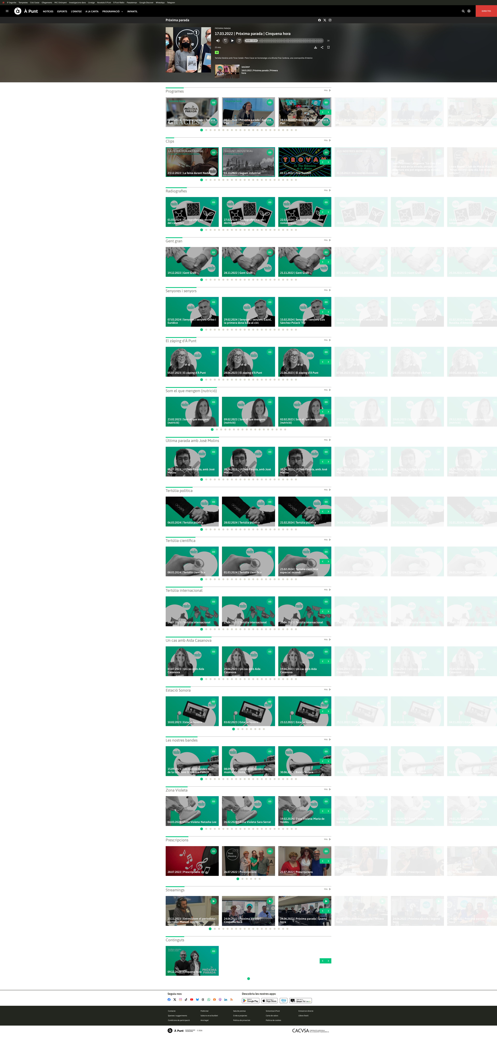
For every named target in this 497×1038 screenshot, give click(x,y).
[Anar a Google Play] (250, 1000)
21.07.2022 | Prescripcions (296, 872)
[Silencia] (218, 41)
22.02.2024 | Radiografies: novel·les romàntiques (301, 221)
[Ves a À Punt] (26, 11)
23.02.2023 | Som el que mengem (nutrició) (188, 421)
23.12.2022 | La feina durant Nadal (189, 173)
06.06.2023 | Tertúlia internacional (414, 622)
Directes (486, 11)
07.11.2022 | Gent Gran (351, 272)
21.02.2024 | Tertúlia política (298, 522)
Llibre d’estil (303, 1016)
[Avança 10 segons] (239, 41)
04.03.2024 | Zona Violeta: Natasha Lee (192, 822)
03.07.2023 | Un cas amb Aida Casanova (186, 670)
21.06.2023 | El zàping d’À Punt (299, 372)
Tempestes (23, 2)
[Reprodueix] (232, 41)
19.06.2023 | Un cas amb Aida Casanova (298, 670)
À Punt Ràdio (118, 2)
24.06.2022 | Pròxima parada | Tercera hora (360, 920)
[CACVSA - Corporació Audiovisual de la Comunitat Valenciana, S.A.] (310, 1030)
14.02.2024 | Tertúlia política (354, 522)
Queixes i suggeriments (177, 1016)
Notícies (48, 11)
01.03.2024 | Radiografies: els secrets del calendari (190, 221)
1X (328, 40)
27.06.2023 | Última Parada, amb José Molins (303, 471)
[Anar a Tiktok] (186, 999)
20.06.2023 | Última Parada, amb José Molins (360, 471)
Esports (62, 11)
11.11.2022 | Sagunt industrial (242, 173)
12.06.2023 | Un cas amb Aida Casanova (355, 670)
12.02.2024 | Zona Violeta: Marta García (357, 820)
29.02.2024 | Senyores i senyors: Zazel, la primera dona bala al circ (247, 321)
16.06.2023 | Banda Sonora (353, 772)
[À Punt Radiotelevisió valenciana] (181, 1030)
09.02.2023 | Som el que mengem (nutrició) (244, 421)
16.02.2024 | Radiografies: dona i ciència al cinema (413, 221)
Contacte (172, 1011)
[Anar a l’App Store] (269, 1000)
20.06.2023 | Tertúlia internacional (301, 622)
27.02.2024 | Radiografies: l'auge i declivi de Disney (244, 221)
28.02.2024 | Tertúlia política (242, 522)
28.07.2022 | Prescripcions (184, 872)
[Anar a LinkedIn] (226, 999)
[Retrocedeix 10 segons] (225, 41)
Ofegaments (47, 2)
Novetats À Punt (104, 2)
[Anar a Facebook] (169, 999)
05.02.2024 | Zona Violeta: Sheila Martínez (413, 820)
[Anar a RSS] (232, 999)
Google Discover (146, 2)
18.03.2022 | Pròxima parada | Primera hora (260, 71)
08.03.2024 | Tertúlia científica (186, 572)
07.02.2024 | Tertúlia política (411, 522)
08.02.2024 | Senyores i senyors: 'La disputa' (414, 321)
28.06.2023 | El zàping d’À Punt (243, 372)
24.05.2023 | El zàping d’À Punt (412, 372)
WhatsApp (160, 2)
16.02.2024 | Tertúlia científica (355, 572)
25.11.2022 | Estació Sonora (354, 722)
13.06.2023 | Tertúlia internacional (358, 622)
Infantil (132, 11)
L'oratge (91, 2)
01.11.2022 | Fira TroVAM (295, 173)
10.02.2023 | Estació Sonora (185, 722)
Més (326, 90)
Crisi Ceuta (34, 2)
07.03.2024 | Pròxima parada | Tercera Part (360, 121)
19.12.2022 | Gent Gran (182, 272)
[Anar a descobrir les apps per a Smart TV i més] (300, 1000)
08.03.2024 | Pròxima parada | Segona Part (247, 121)
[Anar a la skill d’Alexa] (283, 1000)
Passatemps (132, 2)
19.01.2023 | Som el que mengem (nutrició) (413, 421)
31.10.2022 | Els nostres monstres (357, 173)
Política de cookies (273, 1020)
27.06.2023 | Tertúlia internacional (245, 622)
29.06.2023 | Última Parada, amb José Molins (247, 471)
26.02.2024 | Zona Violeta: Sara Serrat (247, 822)
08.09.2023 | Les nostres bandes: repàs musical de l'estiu (247, 770)
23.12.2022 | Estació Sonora (297, 722)
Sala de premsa (239, 1011)
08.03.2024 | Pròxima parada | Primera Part (304, 121)
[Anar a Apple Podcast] (220, 999)
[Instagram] (330, 20)
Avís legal (205, 1020)
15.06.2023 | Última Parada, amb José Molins (416, 471)
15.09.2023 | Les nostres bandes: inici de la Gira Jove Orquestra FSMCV (190, 770)
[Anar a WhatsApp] (209, 999)
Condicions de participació (179, 1020)
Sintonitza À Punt (273, 1011)
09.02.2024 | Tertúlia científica (411, 572)
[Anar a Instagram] (181, 999)
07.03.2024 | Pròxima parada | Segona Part (416, 121)
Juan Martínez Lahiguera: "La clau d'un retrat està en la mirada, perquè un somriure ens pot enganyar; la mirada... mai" (417, 168)
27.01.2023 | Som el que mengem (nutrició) (357, 421)
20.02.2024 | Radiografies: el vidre (357, 223)
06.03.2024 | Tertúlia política (185, 522)
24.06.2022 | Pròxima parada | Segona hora (416, 920)
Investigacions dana (77, 2)
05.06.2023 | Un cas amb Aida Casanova (411, 670)
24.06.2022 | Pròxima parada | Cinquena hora (242, 920)
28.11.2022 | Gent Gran (238, 272)
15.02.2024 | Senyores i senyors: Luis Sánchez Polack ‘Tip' (302, 321)
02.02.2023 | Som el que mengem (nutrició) (300, 421)
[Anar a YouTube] (192, 999)
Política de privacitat (241, 1020)
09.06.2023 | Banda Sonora (409, 772)
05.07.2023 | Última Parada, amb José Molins (191, 471)
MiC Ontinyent (60, 2)
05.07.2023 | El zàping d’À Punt (187, 372)
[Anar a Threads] (204, 999)
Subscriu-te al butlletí (209, 1016)
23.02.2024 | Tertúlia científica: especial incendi (299, 571)
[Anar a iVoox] (215, 999)
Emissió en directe (305, 1011)
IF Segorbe (11, 2)
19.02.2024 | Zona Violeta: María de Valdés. (302, 820)
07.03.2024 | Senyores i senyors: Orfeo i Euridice (192, 321)
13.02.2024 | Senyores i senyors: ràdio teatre (360, 321)
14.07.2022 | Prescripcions (409, 872)
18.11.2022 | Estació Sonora (410, 722)
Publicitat (205, 1011)
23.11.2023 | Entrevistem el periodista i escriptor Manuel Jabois (192, 920)
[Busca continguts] (463, 11)
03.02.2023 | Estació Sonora (241, 722)
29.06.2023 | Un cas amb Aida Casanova (242, 670)
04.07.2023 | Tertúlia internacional (189, 622)
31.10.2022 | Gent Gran (407, 272)
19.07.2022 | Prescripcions (353, 872)
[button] (201, 130)
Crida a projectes (240, 1016)
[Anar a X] (175, 999)
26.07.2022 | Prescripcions (240, 872)
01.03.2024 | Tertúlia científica (242, 572)
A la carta (92, 11)
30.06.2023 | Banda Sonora (296, 772)
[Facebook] (319, 20)
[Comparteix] (322, 47)
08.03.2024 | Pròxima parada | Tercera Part (191, 121)
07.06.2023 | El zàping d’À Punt (356, 372)
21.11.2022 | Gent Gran (294, 272)
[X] (324, 20)
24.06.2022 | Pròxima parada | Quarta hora (303, 920)
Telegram (171, 2)
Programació (111, 11)
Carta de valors (272, 1016)
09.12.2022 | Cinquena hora (185, 971)
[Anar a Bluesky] (198, 999)
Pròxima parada (177, 20)
